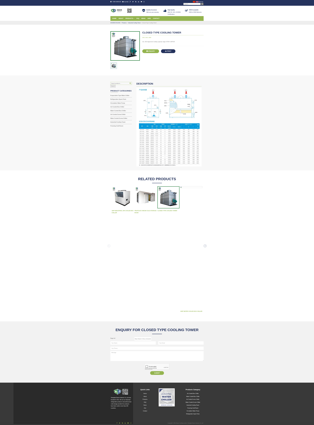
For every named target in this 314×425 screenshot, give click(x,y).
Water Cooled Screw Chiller (118, 118)
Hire (149, 18)
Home (114, 18)
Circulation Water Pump (117, 103)
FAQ (137, 18)
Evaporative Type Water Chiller (119, 95)
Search (113, 86)
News (143, 18)
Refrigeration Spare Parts (118, 99)
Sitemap (201, 1)
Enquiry (151, 51)
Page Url (112, 338)
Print (168, 51)
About (120, 18)
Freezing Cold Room (116, 126)
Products (129, 18)
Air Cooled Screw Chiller (118, 114)
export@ (126, 1)
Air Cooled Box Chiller (117, 107)
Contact (156, 18)
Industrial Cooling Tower (118, 122)
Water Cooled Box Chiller (118, 110)
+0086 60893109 (116, 1)
